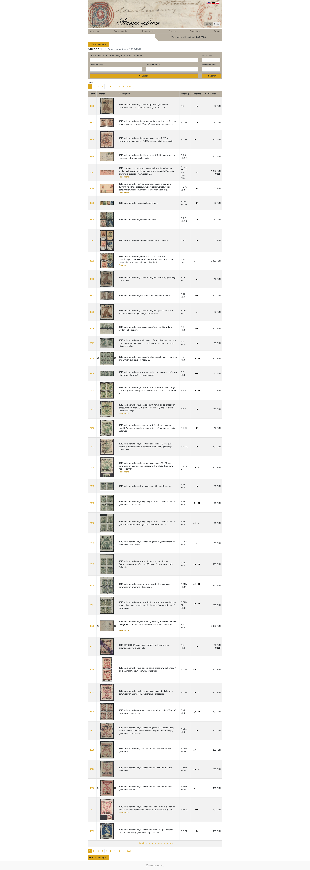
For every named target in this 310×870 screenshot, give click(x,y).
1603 (92, 279)
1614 (92, 467)
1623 (92, 646)
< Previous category (146, 843)
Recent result (148, 31)
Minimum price (96, 64)
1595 (92, 139)
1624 (92, 669)
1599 (92, 203)
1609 (92, 373)
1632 (92, 831)
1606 (92, 328)
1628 (92, 750)
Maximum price (153, 64)
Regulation (195, 31)
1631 (92, 809)
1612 (92, 428)
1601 (92, 240)
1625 (92, 692)
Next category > (165, 843)
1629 (92, 769)
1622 (92, 626)
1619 (92, 564)
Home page (94, 31)
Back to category (99, 44)
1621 (92, 605)
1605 (92, 312)
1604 (92, 295)
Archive (172, 31)
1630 (92, 788)
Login (216, 24)
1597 (92, 172)
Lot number (207, 55)
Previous (98, 358)
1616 (92, 503)
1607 (92, 343)
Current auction (121, 31)
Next (115, 358)
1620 (92, 585)
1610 (92, 390)
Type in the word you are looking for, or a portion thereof (116, 55)
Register (208, 24)
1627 (92, 730)
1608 (92, 358)
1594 (92, 122)
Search (144, 76)
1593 (92, 106)
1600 (92, 219)
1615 (92, 486)
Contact (217, 31)
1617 (92, 523)
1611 (92, 409)
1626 (92, 711)
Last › (129, 86)
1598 (92, 188)
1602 (92, 261)
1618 (92, 543)
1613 (92, 446)
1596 (92, 156)
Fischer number (209, 64)
